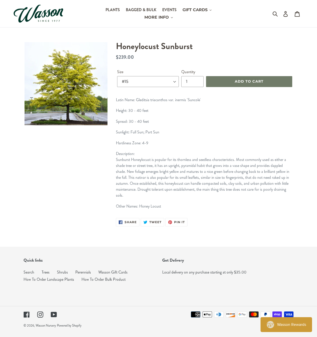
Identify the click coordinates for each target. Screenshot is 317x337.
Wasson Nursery (46, 325)
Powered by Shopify (69, 325)
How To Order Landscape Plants (49, 279)
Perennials (83, 272)
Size (120, 72)
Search (29, 272)
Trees (46, 272)
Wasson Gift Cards (113, 272)
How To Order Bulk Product (103, 279)
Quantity (188, 72)
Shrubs (62, 272)
